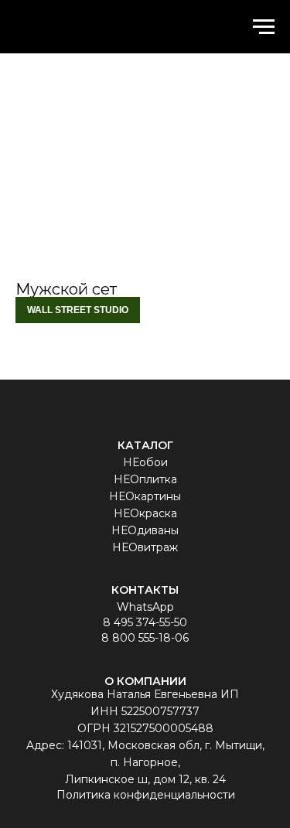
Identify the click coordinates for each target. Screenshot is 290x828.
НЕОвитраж (145, 547)
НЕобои (145, 462)
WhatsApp (145, 607)
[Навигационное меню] (264, 27)
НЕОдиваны (145, 530)
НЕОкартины (145, 496)
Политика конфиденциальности (145, 795)
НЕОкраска (145, 513)
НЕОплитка (145, 479)
